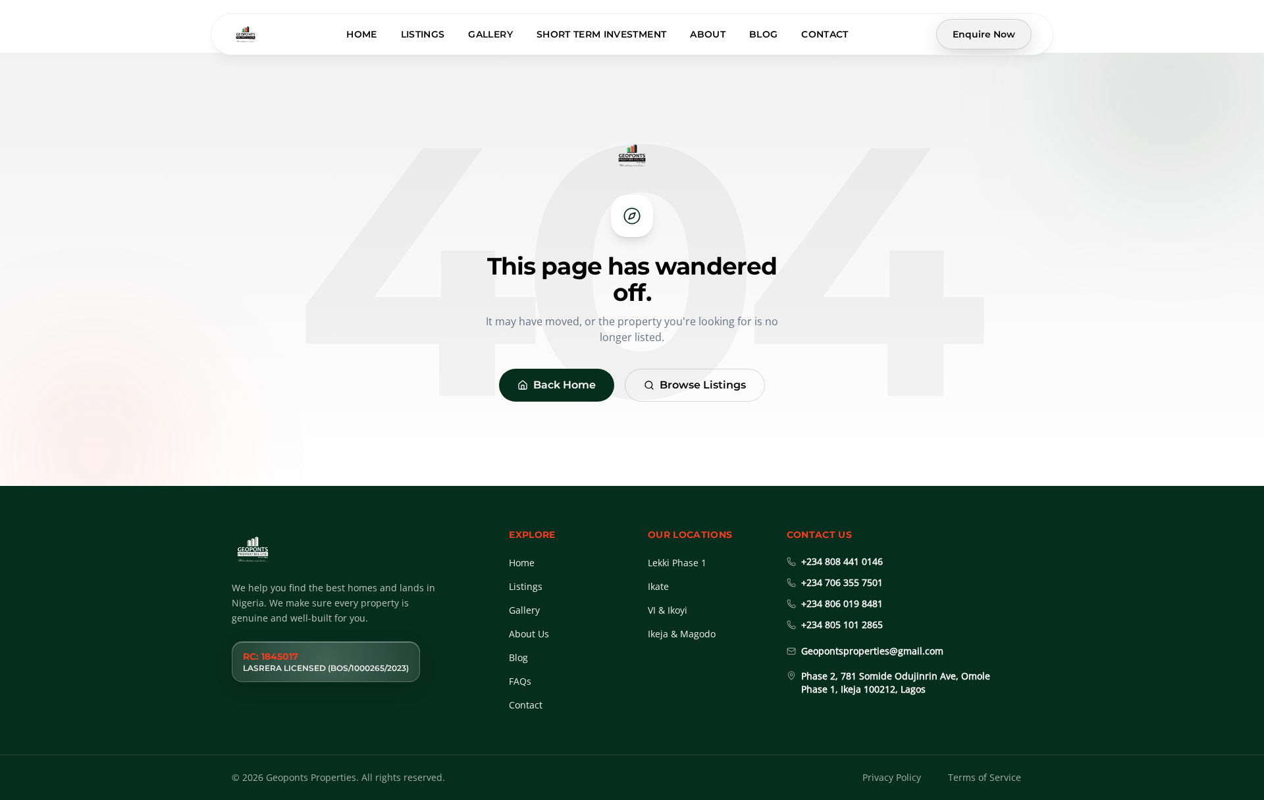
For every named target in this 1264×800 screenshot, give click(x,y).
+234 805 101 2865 (842, 624)
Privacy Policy (891, 777)
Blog (763, 34)
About (707, 34)
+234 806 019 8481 (842, 603)
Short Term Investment (601, 34)
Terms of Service (984, 777)
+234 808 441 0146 (842, 561)
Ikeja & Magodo (682, 633)
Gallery (490, 34)
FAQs (520, 681)
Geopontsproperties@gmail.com (872, 651)
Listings (423, 34)
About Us (529, 633)
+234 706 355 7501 (842, 582)
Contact (824, 34)
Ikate (658, 586)
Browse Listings (703, 385)
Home (361, 34)
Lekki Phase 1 (677, 562)
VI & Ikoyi (667, 610)
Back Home (564, 385)
